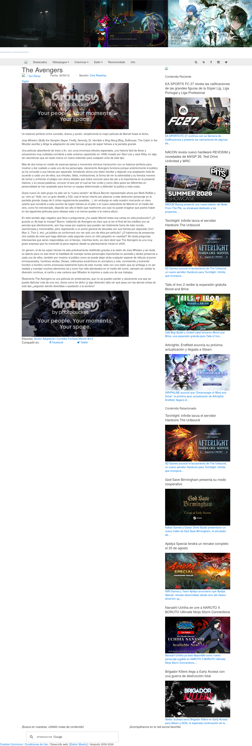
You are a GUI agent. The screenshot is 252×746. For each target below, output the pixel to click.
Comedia (61, 338)
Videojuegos (60, 62)
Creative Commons (11, 744)
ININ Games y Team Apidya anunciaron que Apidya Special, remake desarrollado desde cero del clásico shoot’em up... (195, 594)
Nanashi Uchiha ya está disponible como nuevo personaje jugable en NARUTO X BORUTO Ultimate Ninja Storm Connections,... (195, 658)
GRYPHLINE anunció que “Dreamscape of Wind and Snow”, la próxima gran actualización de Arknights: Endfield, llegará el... (195, 396)
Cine (92, 75)
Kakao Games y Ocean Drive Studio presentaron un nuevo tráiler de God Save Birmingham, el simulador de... (195, 531)
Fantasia (73, 338)
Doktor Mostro (78, 744)
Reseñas (101, 75)
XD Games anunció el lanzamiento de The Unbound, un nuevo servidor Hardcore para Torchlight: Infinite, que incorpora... (196, 272)
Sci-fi (90, 338)
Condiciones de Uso (36, 744)
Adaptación (49, 338)
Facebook (57, 342)
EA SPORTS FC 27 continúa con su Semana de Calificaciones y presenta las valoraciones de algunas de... (196, 139)
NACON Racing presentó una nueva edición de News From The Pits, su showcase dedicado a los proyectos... (196, 207)
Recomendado (116, 62)
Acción (38, 338)
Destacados (40, 62)
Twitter (84, 342)
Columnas (81, 62)
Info (133, 62)
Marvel (83, 338)
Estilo (97, 62)
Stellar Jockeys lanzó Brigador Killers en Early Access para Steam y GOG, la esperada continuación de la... (196, 721)
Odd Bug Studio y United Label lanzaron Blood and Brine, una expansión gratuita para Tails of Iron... (195, 334)
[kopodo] (26, 62)
